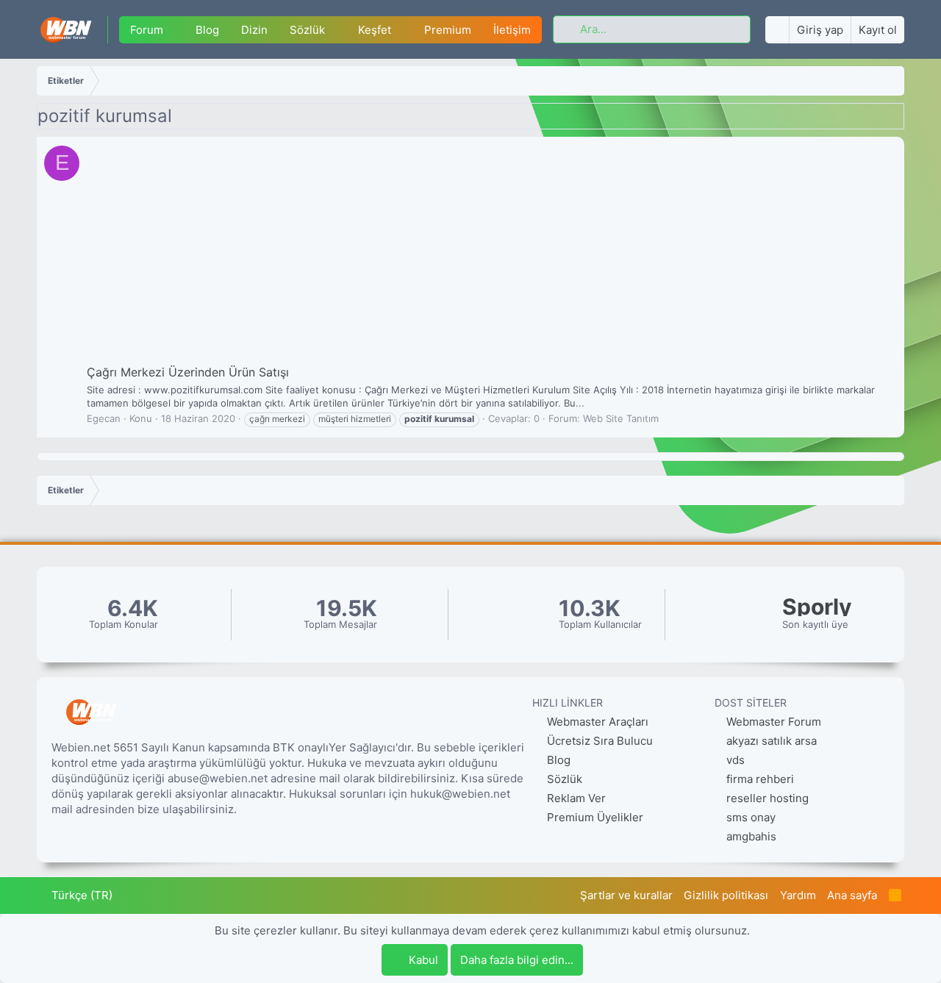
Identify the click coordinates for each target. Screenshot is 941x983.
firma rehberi (760, 779)
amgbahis (751, 836)
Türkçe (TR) (80, 895)
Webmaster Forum (773, 722)
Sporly (817, 607)
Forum (146, 30)
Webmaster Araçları (596, 722)
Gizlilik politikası (726, 895)
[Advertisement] (490, 254)
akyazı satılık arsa (771, 741)
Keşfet (374, 30)
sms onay (751, 817)
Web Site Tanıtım (621, 418)
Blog (207, 30)
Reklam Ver (575, 798)
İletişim (512, 30)
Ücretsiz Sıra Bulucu (598, 741)
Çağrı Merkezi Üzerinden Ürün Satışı (188, 372)
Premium (447, 30)
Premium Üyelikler (593, 817)
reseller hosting (767, 798)
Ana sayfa (852, 895)
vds (735, 760)
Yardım (798, 895)
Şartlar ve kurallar (626, 895)
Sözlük (307, 30)
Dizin (254, 30)
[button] (174, 29)
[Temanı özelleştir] (777, 29)
